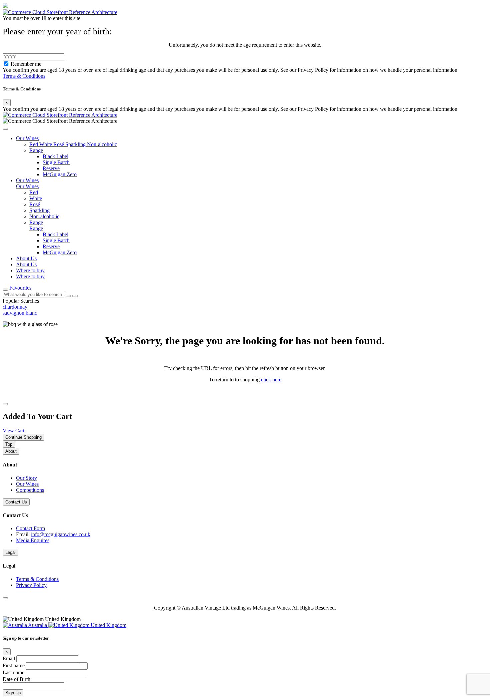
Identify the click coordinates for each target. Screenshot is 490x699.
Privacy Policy (31, 585)
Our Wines (27, 484)
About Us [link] (26, 258)
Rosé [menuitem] (34, 204)
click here (271, 379)
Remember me (26, 64)
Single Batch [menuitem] (56, 240)
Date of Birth (16, 679)
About (11, 451)
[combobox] (33, 294)
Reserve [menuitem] (51, 246)
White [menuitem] (35, 198)
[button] (5, 129)
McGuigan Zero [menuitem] (60, 252)
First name (14, 665)
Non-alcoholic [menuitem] (44, 216)
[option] (245, 307)
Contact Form (30, 528)
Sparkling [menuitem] (39, 210)
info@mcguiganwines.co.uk (60, 534)
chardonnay (15, 307)
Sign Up (13, 692)
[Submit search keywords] (75, 296)
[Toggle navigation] (5, 290)
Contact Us (16, 501)
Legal (10, 552)
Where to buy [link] (30, 270)
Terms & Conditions (24, 76)
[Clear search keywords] (68, 296)
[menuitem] (34, 144)
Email (9, 658)
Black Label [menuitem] (55, 234)
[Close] (5, 404)
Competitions (30, 490)
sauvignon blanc (20, 313)
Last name (14, 672)
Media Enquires (32, 540)
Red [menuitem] (33, 192)
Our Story (26, 478)
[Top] (5, 598)
